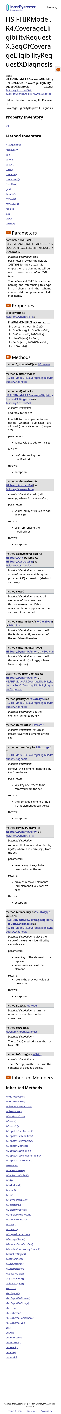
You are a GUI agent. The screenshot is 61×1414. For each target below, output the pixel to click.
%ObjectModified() (16, 1209)
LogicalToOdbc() (15, 1278)
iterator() (11, 194)
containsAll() (13, 179)
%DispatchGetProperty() (19, 1140)
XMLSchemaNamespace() (20, 1317)
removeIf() (12, 1347)
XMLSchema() (13, 1313)
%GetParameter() (15, 1170)
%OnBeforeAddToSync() (19, 1214)
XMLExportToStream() (18, 1298)
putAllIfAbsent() (14, 1337)
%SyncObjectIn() (15, 1263)
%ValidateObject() (16, 1273)
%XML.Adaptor (42, 94)
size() (9, 213)
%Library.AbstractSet (18, 90)
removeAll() (12, 203)
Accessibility (46, 1411)
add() (9, 154)
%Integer (32, 1005)
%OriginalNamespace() (18, 1234)
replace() (10, 208)
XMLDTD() (11, 1288)
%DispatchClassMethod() (20, 1131)
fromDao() (11, 184)
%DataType (44, 621)
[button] (8, 232)
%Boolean (44, 364)
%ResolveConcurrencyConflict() (23, 1249)
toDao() (10, 218)
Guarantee (32, 1411)
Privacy (11, 1411)
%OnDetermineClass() (18, 1219)
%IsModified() (13, 1185)
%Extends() (12, 1165)
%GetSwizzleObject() (17, 1175)
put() (8, 1327)
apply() (10, 164)
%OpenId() (12, 1229)
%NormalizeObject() (17, 1199)
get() (8, 189)
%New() (10, 1194)
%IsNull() (11, 1190)
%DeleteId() (12, 1126)
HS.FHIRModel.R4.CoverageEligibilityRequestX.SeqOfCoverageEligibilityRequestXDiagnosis (29, 685)
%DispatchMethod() (17, 1145)
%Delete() (11, 1121)
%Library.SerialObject (19, 94)
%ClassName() (14, 1111)
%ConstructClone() (16, 1116)
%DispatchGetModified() (19, 1135)
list (7, 126)
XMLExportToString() (17, 1303)
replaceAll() (12, 1357)
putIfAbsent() (13, 1342)
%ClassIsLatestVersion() (19, 1106)
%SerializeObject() (16, 1254)
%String (37, 1054)
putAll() (10, 1332)
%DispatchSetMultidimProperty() (24, 1155)
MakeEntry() (12, 149)
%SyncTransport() (15, 1268)
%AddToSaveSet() (15, 1096)
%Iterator (38, 725)
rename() (11, 1352)
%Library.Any (14, 557)
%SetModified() (14, 1258)
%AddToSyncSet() (15, 1101)
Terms (19, 1411)
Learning (52, 7)
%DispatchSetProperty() (19, 1160)
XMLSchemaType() (16, 1322)
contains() (11, 174)
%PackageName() (15, 1239)
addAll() (10, 159)
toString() (11, 223)
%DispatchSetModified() (19, 1150)
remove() (11, 198)
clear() (9, 169)
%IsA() (9, 1180)
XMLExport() (13, 1293)
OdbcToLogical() (15, 1283)
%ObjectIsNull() (14, 1204)
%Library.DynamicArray (20, 316)
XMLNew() (11, 1308)
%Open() (10, 1224)
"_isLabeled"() (13, 144)
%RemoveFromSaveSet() (19, 1244)
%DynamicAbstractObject (21, 1031)
